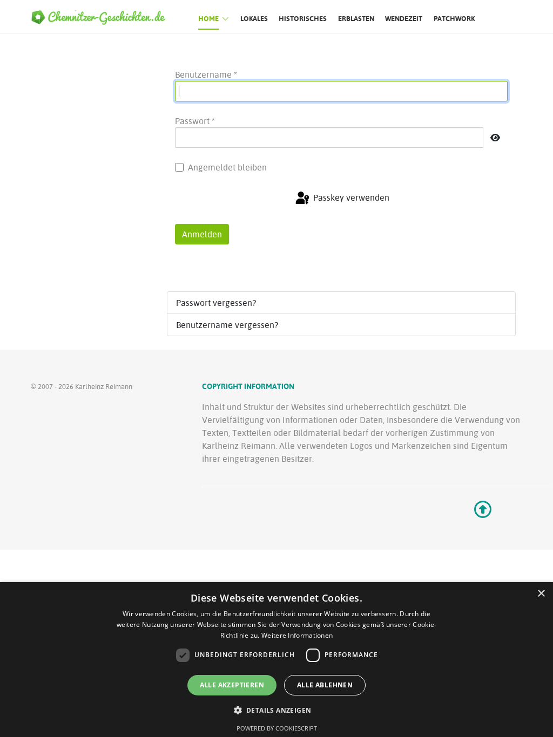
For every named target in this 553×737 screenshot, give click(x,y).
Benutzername (206, 74)
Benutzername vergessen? (227, 324)
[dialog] (276, 659)
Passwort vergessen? (216, 302)
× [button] (541, 594)
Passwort (195, 120)
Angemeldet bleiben (227, 167)
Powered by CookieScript (277, 728)
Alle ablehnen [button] (325, 685)
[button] (277, 710)
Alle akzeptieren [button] (232, 685)
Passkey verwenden (350, 198)
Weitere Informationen (297, 635)
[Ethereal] (103, 17)
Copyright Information (248, 386)
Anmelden (202, 234)
